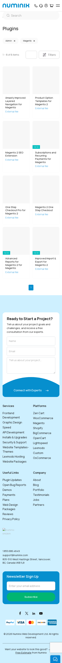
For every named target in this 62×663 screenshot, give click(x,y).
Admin (9, 40)
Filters (52, 55)
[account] (46, 5)
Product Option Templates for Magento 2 (44, 101)
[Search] (31, 15)
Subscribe (31, 597)
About (37, 480)
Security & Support (15, 442)
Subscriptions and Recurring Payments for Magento (45, 157)
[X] (26, 613)
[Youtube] (41, 613)
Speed (7, 427)
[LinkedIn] (33, 613)
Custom (38, 453)
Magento (27, 40)
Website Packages (15, 461)
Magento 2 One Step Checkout (44, 208)
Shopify (38, 428)
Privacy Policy (11, 519)
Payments (9, 495)
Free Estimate (24, 652)
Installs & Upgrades (15, 437)
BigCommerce (42, 433)
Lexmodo (39, 448)
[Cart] (51, 5)
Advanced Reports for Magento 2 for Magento (13, 263)
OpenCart (39, 438)
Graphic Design (12, 422)
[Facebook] (20, 613)
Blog (36, 485)
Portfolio (38, 490)
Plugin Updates (12, 480)
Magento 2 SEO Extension (14, 154)
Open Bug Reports (14, 485)
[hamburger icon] (58, 6)
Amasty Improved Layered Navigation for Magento (15, 102)
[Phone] (36, 6)
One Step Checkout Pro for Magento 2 (15, 210)
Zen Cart (38, 413)
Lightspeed (40, 443)
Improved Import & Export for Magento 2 (45, 261)
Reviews (8, 514)
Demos (7, 490)
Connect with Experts (28, 390)
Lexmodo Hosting (14, 456)
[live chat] (55, 659)
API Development (13, 432)
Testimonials (41, 495)
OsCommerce (42, 458)
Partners (38, 505)
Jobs (36, 500)
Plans (6, 500)
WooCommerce (43, 418)
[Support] (41, 6)
